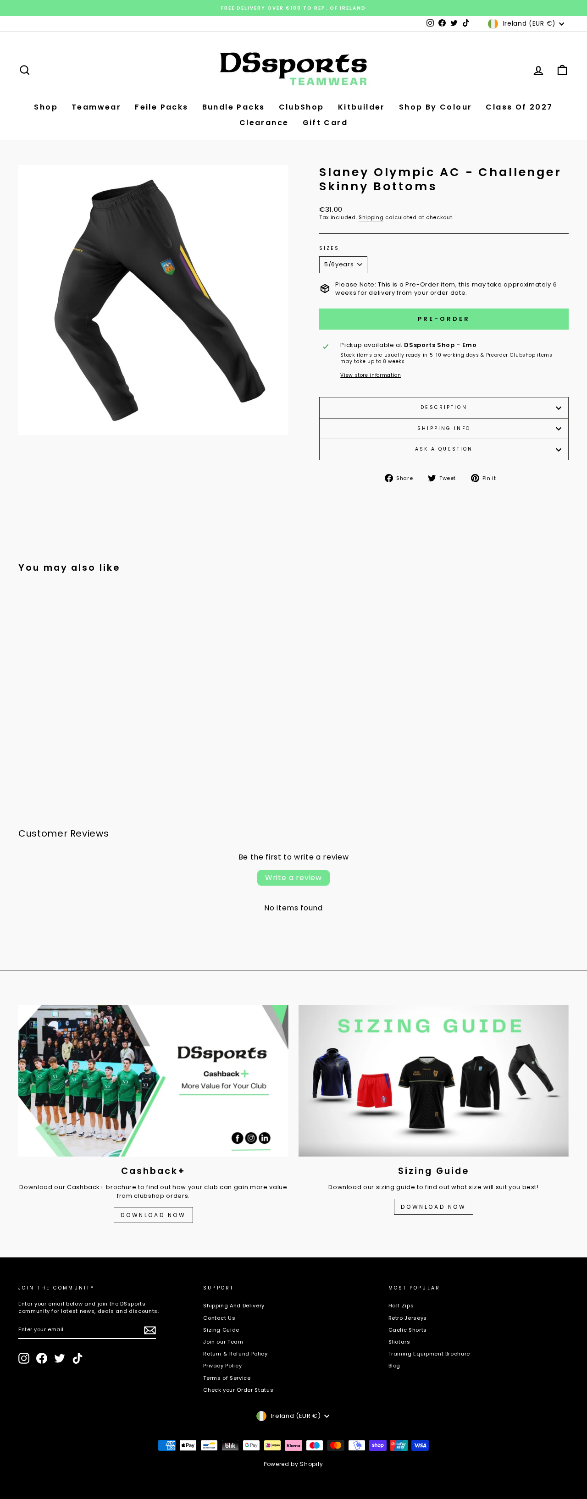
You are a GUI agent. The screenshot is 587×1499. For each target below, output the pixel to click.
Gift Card (325, 122)
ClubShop (301, 107)
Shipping (371, 217)
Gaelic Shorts (407, 1330)
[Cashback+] (153, 1081)
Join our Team (223, 1341)
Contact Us (219, 1318)
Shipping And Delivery (234, 1305)
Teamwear (96, 107)
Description (444, 407)
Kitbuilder (361, 107)
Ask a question (444, 449)
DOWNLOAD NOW (153, 1215)
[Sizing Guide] (434, 1081)
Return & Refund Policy (235, 1353)
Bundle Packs (233, 107)
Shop (46, 107)
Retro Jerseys (407, 1318)
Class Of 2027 (519, 107)
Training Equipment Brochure (429, 1353)
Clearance (264, 122)
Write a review (293, 877)
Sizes (329, 248)
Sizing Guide (221, 1330)
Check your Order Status (238, 1390)
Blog (394, 1365)
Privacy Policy (222, 1365)
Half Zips (401, 1305)
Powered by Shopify (293, 1464)
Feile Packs (161, 107)
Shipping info (444, 428)
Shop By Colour (435, 107)
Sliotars (399, 1341)
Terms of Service (226, 1378)
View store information (370, 375)
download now (433, 1207)
